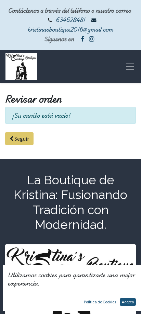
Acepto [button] (128, 301)
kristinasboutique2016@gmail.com (71, 29)
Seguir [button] (21, 138)
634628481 (70, 20)
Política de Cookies (100, 301)
